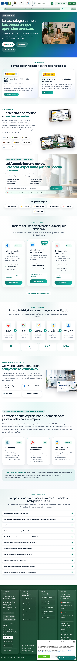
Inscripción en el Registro (29, 610)
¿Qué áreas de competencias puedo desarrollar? (18, 548)
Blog (73, 9)
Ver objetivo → (56, 188)
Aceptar (44, 656)
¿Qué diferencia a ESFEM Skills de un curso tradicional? (20, 572)
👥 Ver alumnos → (47, 92)
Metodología (47, 617)
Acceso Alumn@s (53, 9)
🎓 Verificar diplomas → (11, 94)
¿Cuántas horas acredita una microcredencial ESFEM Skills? (21, 537)
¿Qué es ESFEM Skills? (10, 525)
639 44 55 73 (66, 634)
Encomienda (9, 641)
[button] (74, 642)
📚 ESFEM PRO (21, 44)
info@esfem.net (6, 651)
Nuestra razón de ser (48, 612)
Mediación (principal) (27, 604)
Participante (9, 645)
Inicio (2, 9)
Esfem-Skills (42, 9)
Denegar (56, 656)
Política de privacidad (46, 602)
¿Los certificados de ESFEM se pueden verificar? (18, 554)
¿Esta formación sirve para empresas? (15, 560)
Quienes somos (65, 9)
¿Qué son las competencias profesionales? (16, 513)
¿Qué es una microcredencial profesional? (16, 531)
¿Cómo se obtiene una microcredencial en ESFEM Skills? (20, 542)
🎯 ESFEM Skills (8, 44)
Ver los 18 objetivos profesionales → (38, 293)
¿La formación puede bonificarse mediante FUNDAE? (19, 566)
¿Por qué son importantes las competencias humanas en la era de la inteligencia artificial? (30, 519)
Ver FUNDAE (9, 637)
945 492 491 (66, 637)
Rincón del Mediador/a (31, 9)
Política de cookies (49, 607)
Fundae (7, 9)
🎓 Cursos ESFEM (9, 49)
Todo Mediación (29, 599)
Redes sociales (48, 597)
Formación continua (30, 615)
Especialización (29, 619)
